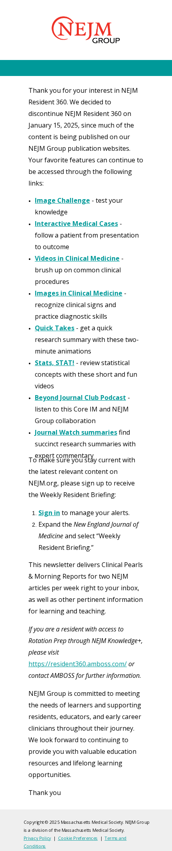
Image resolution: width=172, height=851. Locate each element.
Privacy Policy (37, 838)
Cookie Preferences (78, 838)
